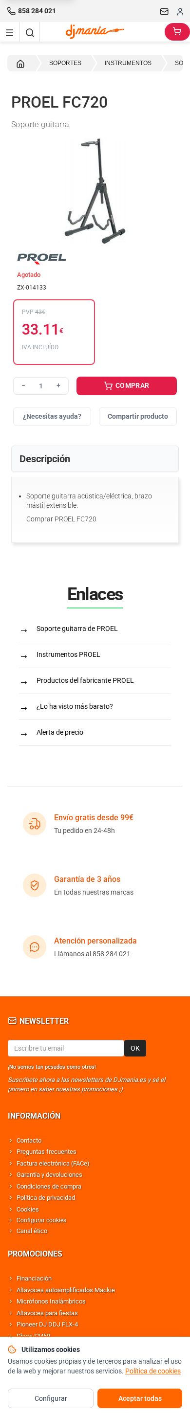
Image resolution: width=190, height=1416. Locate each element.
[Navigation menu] (9, 32)
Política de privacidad (46, 1197)
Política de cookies (153, 1371)
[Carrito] (177, 32)
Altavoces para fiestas (47, 1313)
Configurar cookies (41, 1220)
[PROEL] (95, 257)
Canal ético (32, 1231)
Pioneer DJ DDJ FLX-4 (47, 1324)
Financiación (34, 1278)
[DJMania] (102, 32)
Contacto (29, 1140)
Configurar (51, 1398)
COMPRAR (132, 385)
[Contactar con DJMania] (165, 11)
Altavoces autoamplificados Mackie (66, 1290)
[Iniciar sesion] (180, 11)
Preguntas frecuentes (46, 1151)
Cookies (28, 1209)
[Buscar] (29, 32)
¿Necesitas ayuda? (52, 416)
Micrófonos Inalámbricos (51, 1301)
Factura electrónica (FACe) (53, 1163)
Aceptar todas (140, 1398)
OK (135, 1048)
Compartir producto (138, 416)
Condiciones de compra (49, 1186)
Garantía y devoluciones (49, 1174)
